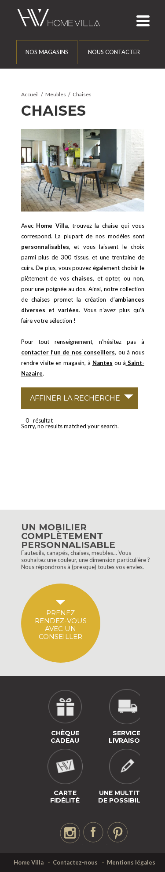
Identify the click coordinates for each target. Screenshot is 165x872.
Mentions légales (131, 862)
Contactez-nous (75, 862)
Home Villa (29, 862)
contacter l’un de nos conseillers (68, 352)
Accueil (30, 94)
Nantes (102, 362)
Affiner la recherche (75, 398)
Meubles (55, 94)
